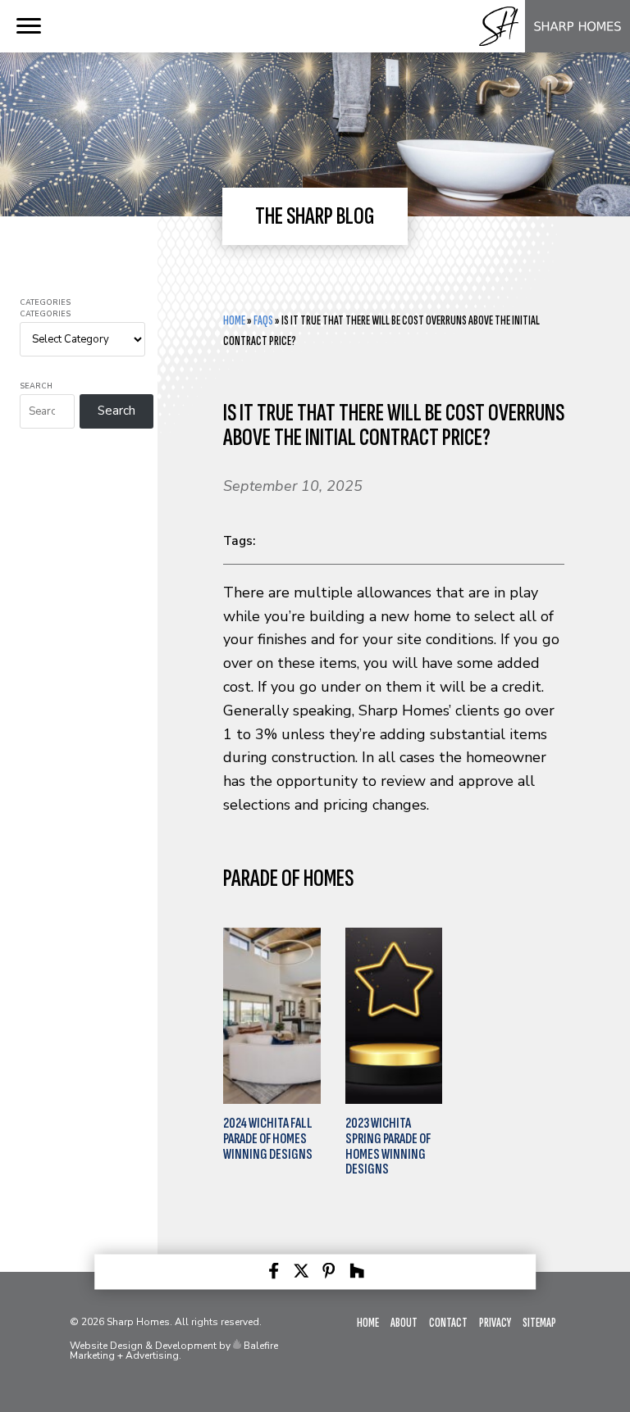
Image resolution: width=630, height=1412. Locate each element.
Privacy (495, 1323)
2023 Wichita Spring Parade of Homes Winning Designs (388, 1146)
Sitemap (539, 1323)
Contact (448, 1323)
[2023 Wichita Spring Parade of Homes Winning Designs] (394, 1016)
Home (234, 321)
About (404, 1323)
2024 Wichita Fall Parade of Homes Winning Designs (268, 1139)
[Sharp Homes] (551, 48)
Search (36, 386)
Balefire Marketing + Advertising (174, 1350)
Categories (45, 302)
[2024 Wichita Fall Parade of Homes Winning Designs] (272, 1016)
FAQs (263, 321)
